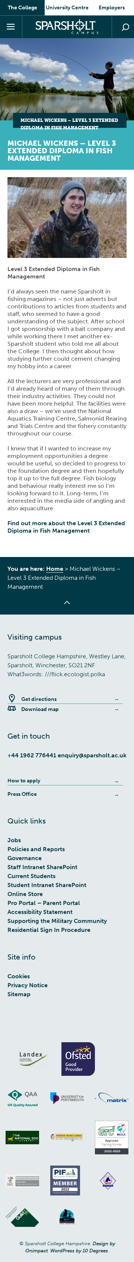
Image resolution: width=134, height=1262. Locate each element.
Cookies (18, 976)
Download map (40, 709)
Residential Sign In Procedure (48, 929)
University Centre (67, 7)
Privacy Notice (27, 985)
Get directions (39, 699)
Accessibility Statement (40, 911)
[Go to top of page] (67, 607)
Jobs (14, 840)
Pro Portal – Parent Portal (43, 903)
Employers (112, 7)
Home (54, 568)
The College (22, 7)
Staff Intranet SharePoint (42, 867)
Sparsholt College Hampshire (67, 26)
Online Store (25, 894)
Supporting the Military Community (57, 920)
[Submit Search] (125, 27)
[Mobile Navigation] (11, 27)
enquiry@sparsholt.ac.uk (92, 755)
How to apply (23, 781)
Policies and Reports (36, 849)
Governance (24, 858)
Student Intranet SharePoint (46, 885)
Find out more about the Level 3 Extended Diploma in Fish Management (66, 527)
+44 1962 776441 (31, 755)
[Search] (123, 27)
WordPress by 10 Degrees (79, 1250)
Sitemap (19, 994)
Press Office (22, 794)
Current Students (31, 876)
